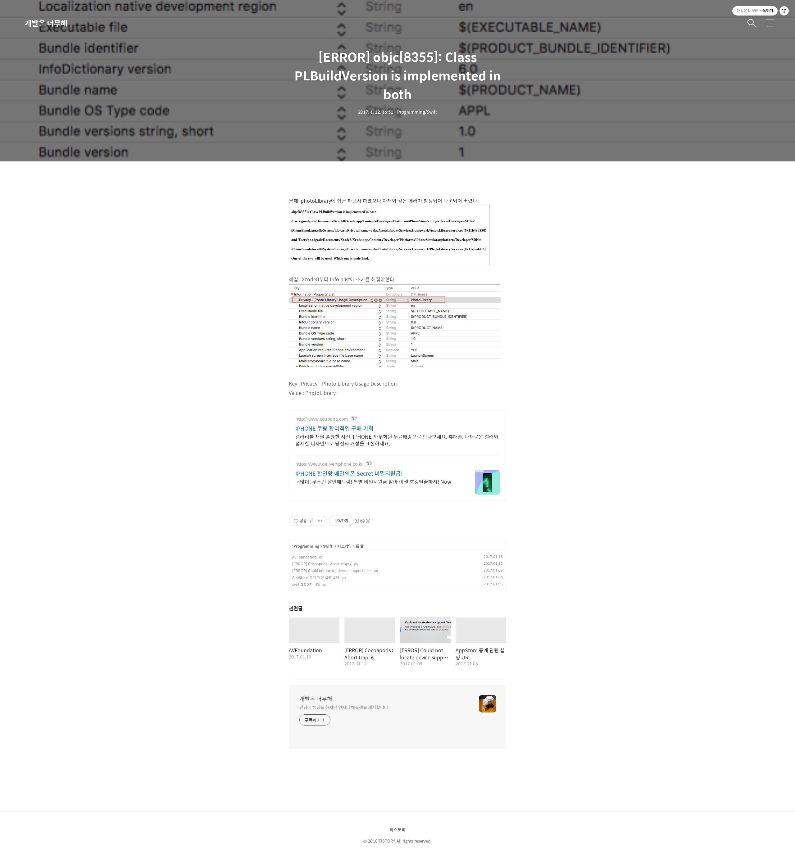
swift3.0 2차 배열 (306, 584)
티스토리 (397, 829)
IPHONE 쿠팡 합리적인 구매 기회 (334, 428)
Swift (327, 546)
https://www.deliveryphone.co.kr (329, 464)
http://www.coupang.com (321, 419)
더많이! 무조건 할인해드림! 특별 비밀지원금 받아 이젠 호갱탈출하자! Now (373, 481)
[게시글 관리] (320, 521)
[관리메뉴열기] (784, 11)
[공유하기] (312, 521)
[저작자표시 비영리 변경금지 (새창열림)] (362, 520)
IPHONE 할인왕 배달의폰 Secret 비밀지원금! (349, 473)
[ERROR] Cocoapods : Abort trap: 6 (322, 564)
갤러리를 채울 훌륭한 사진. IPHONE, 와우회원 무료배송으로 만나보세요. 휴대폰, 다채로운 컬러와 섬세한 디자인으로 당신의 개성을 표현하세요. (396, 440)
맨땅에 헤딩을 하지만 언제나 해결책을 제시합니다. (344, 707)
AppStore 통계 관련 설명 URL (316, 577)
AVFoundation (304, 557)
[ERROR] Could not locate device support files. (332, 570)
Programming (306, 546)
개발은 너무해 (46, 23)
